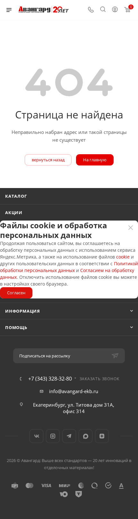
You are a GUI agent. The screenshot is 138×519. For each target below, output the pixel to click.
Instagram (53, 436)
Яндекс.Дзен (102, 436)
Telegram (69, 436)
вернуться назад (48, 160)
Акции (13, 212)
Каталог (16, 196)
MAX (85, 436)
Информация (22, 311)
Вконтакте (36, 436)
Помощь (16, 327)
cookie (123, 257)
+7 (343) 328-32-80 (50, 378)
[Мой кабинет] (115, 10)
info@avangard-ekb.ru (73, 391)
